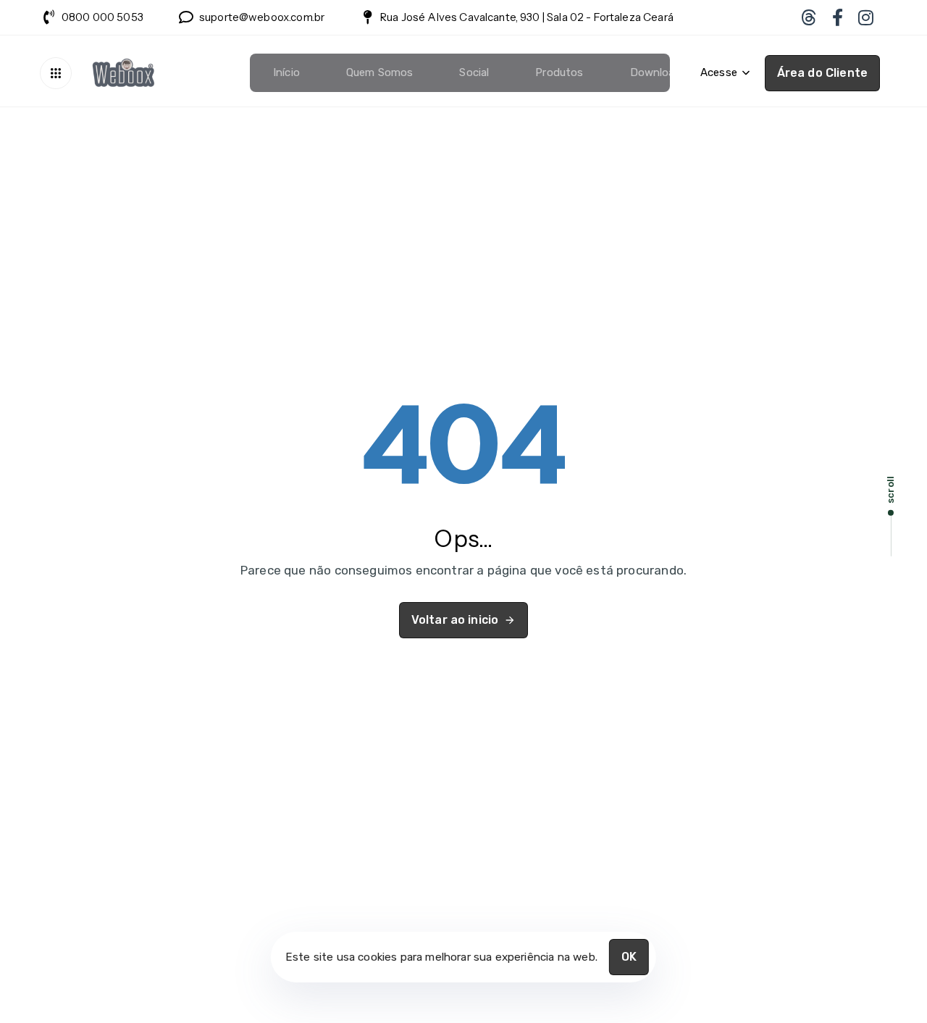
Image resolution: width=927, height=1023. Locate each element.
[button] (59, 73)
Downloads (658, 72)
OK (629, 957)
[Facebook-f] (837, 17)
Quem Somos (380, 72)
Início (286, 72)
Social (474, 72)
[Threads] (808, 17)
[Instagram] (866, 17)
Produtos (559, 72)
